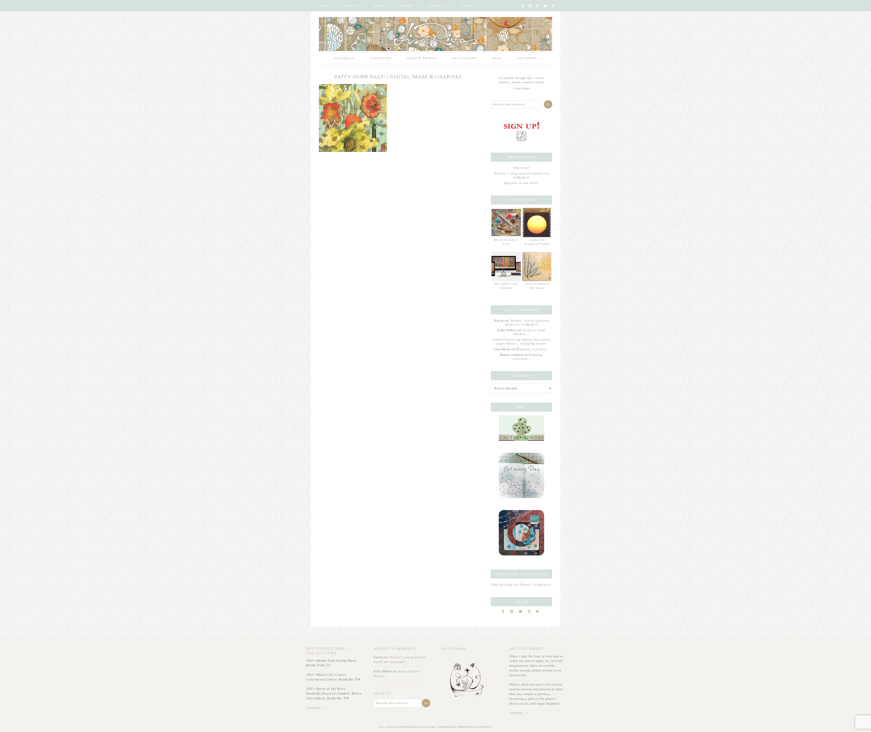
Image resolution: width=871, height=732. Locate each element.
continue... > (315, 708)
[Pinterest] (539, 6)
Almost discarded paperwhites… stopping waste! (523, 341)
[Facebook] (555, 6)
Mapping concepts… (532, 349)
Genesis (485, 727)
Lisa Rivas (427, 727)
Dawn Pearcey (504, 340)
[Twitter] (547, 6)
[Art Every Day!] (521, 497)
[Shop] (524, 5)
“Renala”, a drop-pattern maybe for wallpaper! (521, 175)
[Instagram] (531, 6)
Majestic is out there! (521, 183)
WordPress (467, 727)
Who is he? (521, 168)
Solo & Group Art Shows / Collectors (521, 585)
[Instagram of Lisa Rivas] (521, 554)
